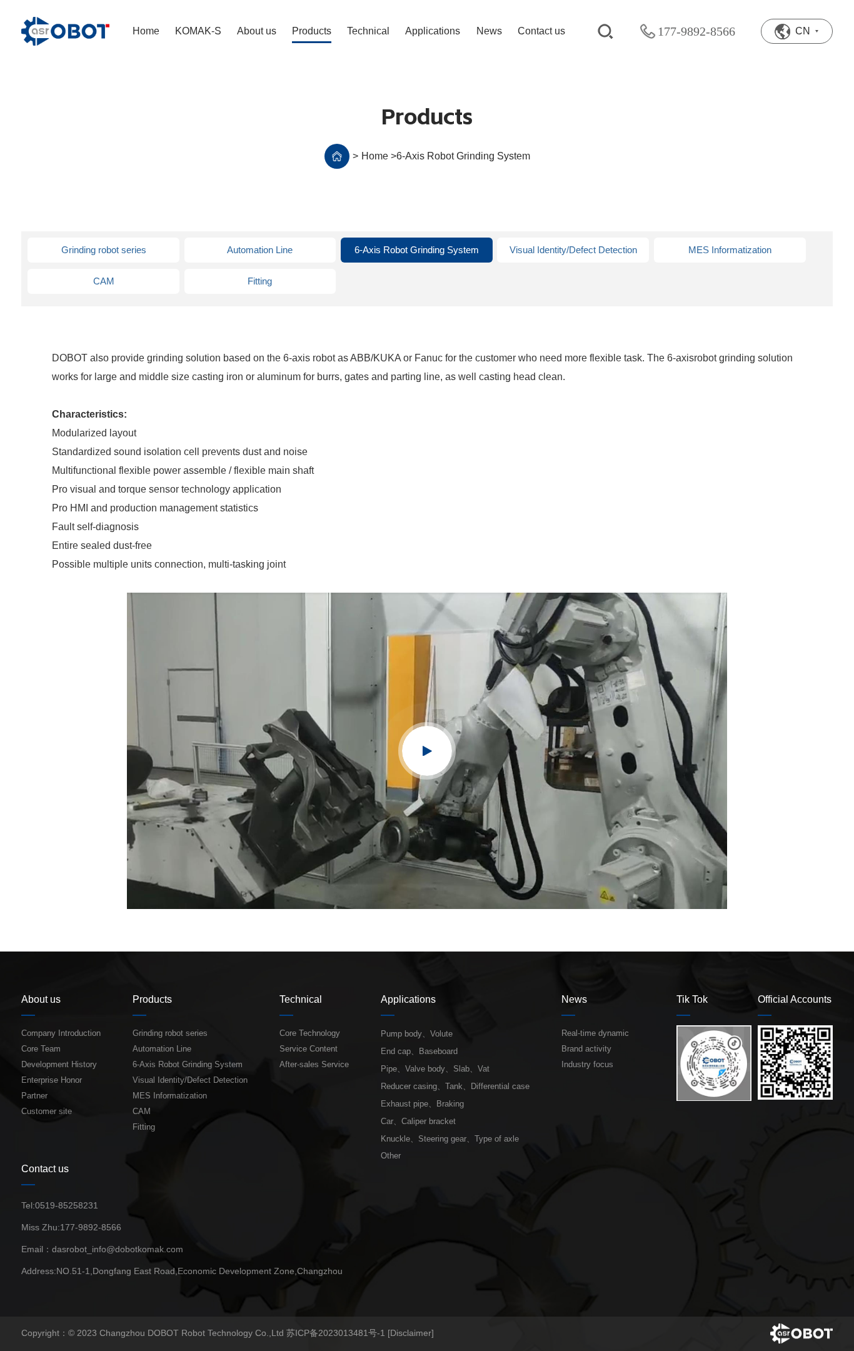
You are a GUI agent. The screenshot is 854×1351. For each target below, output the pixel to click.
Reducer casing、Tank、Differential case (455, 1086)
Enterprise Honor (51, 1080)
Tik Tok (692, 999)
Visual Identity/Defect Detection (573, 249)
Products (152, 999)
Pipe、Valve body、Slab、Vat (435, 1068)
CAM (103, 281)
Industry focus (587, 1064)
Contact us (45, 1168)
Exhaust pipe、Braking (422, 1103)
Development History (59, 1064)
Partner (34, 1095)
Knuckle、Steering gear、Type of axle (450, 1138)
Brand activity (586, 1048)
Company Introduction (61, 1033)
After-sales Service (314, 1064)
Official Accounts (794, 999)
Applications (408, 999)
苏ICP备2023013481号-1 (335, 1333)
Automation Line (260, 249)
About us (41, 999)
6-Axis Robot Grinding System (463, 156)
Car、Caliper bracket (418, 1121)
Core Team (41, 1048)
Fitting (260, 281)
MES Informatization (729, 249)
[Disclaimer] (411, 1333)
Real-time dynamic (595, 1033)
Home (374, 156)
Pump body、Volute (417, 1033)
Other (391, 1155)
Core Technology (309, 1033)
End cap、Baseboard (419, 1051)
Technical (300, 999)
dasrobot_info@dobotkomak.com (117, 1249)
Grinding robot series (103, 249)
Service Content (308, 1048)
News (574, 999)
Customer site (46, 1111)
